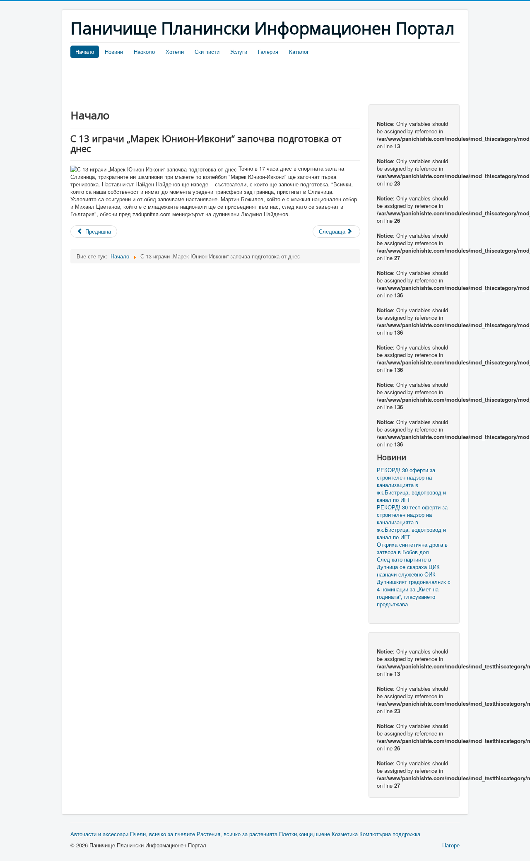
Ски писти (207, 51)
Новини (114, 51)
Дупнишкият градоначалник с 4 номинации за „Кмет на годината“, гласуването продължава (413, 593)
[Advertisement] (221, 84)
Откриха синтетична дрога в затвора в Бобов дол (412, 548)
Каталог (299, 51)
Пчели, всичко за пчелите (162, 834)
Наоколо (144, 51)
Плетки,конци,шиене (304, 834)
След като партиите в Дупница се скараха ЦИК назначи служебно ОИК (408, 567)
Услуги (238, 51)
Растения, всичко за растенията (237, 834)
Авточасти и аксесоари (99, 834)
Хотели (175, 51)
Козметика (345, 834)
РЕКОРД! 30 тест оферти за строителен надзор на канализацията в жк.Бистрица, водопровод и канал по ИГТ (412, 522)
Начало (84, 51)
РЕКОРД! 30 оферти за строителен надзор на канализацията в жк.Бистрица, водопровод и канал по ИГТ (411, 485)
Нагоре (451, 845)
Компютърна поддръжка (389, 834)
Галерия (268, 51)
